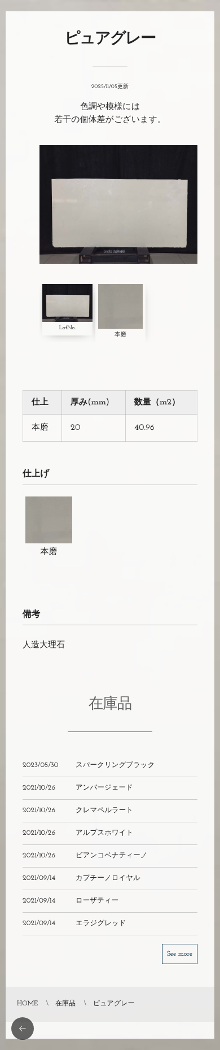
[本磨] (48, 533)
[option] (118, 204)
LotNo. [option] (67, 328)
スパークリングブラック (115, 766)
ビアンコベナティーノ (112, 856)
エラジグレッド (101, 924)
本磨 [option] (120, 335)
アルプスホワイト (104, 833)
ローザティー (97, 901)
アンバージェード (104, 788)
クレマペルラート (104, 811)
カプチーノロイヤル (108, 878)
